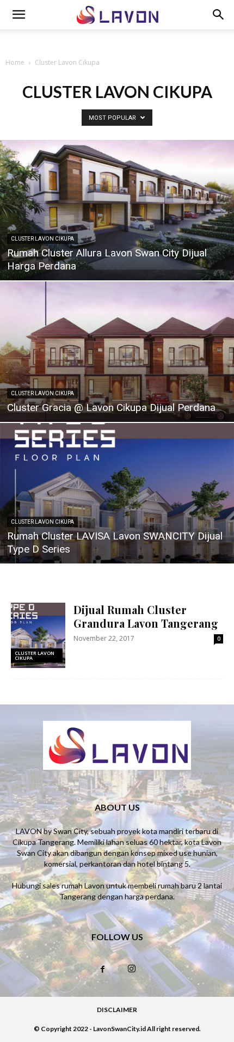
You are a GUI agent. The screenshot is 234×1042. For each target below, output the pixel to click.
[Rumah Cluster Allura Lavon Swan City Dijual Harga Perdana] (117, 210)
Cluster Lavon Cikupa (42, 239)
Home (14, 62)
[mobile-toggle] (18, 14)
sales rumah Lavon (73, 885)
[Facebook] (102, 969)
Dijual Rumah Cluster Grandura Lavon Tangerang (145, 616)
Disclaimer (117, 1010)
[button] (219, 14)
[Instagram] (132, 969)
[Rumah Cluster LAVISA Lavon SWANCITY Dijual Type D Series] (117, 493)
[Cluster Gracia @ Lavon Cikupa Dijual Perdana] (117, 351)
